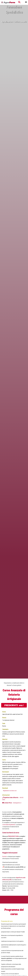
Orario (4, 712)
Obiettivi (4, 739)
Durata (4, 717)
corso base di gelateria (8, 824)
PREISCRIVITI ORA (13, 836)
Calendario (5, 729)
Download (5, 788)
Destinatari (5, 772)
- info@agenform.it (12, 803)
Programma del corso (7, 921)
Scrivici (4, 856)
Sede (3, 723)
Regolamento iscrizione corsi (9, 790)
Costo (4, 760)
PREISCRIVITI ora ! (14, 705)
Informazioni (6, 795)
